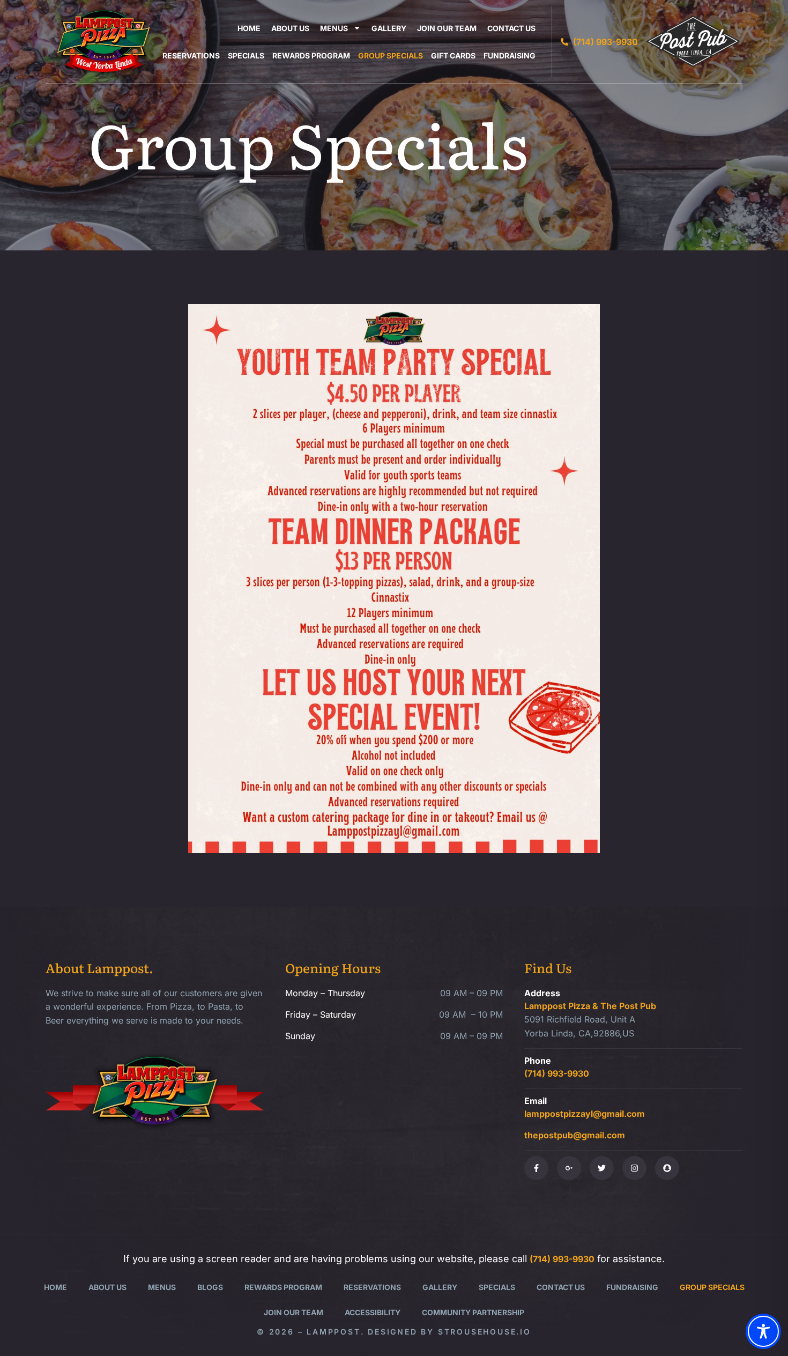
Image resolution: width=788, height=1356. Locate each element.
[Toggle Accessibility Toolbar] (763, 1331)
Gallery (388, 28)
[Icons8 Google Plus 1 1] (569, 1168)
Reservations (191, 55)
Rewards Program (311, 55)
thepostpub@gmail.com (574, 1135)
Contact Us (511, 28)
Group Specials (390, 55)
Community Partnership (473, 1312)
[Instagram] (634, 1168)
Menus (334, 28)
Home (249, 28)
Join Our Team (447, 28)
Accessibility (372, 1312)
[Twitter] (602, 1168)
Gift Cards (453, 55)
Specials (246, 55)
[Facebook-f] (536, 1168)
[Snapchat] (667, 1168)
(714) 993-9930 (556, 1073)
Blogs (210, 1287)
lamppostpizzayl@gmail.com (584, 1113)
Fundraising (510, 55)
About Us (290, 28)
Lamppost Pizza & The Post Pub (590, 1006)
